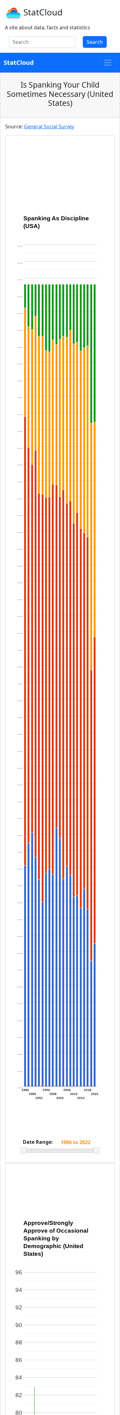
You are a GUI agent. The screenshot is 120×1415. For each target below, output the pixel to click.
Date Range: (38, 1142)
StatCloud (42, 12)
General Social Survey (49, 126)
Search (95, 42)
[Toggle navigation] (107, 62)
